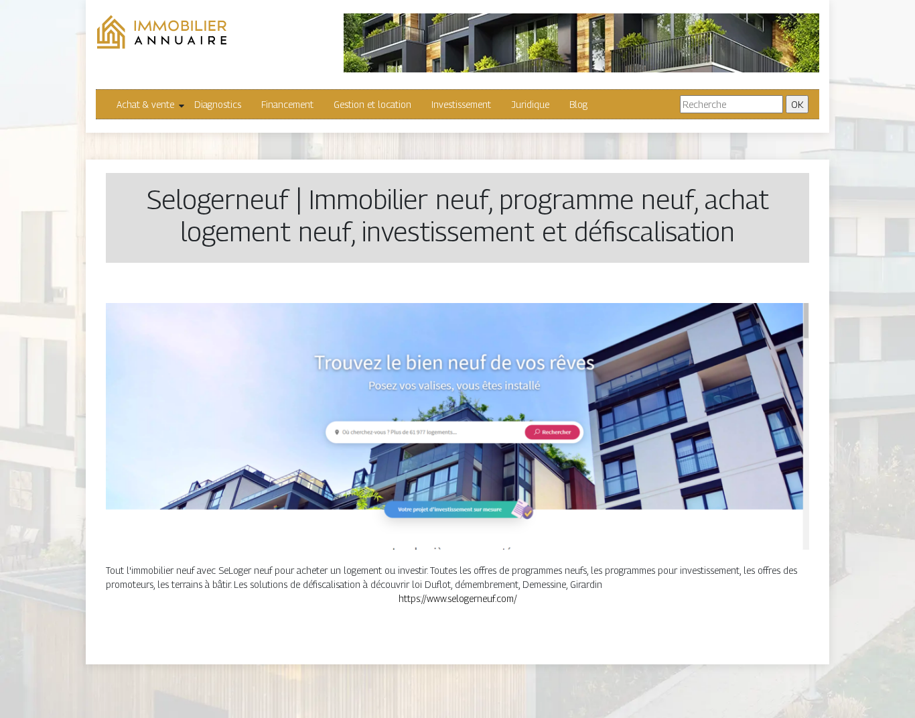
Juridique (530, 104)
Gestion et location (372, 104)
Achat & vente (145, 104)
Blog (578, 104)
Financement (287, 104)
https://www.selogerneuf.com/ (458, 598)
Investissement (461, 104)
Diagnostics (217, 104)
